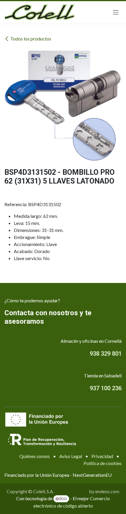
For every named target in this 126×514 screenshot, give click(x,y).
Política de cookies (103, 463)
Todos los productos (30, 38)
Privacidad (102, 456)
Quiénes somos (34, 456)
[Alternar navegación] (116, 12)
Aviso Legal (70, 456)
